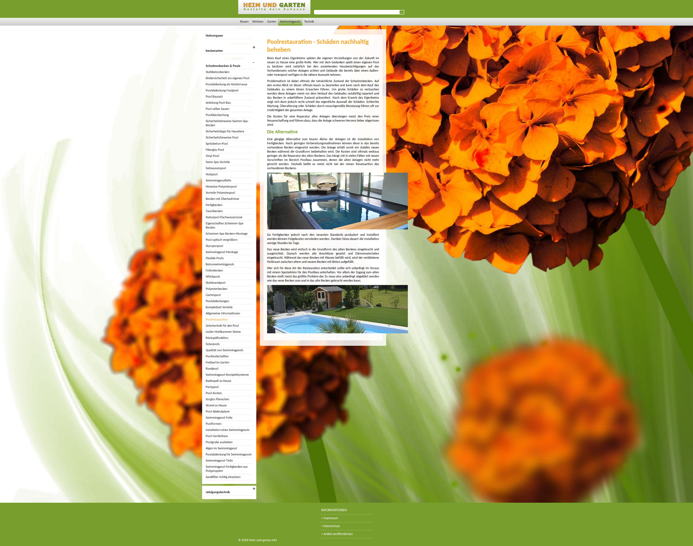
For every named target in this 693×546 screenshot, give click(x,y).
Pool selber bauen (217, 109)
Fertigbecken (214, 205)
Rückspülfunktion (217, 338)
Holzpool (211, 174)
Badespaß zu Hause (218, 381)
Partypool (212, 387)
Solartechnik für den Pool (222, 326)
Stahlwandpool (215, 283)
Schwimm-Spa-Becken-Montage (227, 234)
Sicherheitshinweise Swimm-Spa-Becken (227, 123)
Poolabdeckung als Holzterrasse (226, 84)
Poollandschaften (217, 356)
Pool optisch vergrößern (221, 240)
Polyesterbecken (216, 289)
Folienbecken (214, 270)
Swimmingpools (290, 21)
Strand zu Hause (216, 405)
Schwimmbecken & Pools (223, 66)
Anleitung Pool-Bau (218, 103)
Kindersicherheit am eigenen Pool (227, 78)
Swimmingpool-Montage (222, 252)
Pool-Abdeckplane (218, 411)
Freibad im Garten (217, 362)
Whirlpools (213, 277)
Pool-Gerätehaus (217, 436)
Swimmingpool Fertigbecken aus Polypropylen (227, 469)
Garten (271, 21)
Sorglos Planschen (217, 399)
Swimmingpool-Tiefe (219, 460)
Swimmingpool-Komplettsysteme (227, 375)
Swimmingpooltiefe (218, 180)
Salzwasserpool (216, 168)
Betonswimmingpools (220, 264)
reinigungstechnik (218, 492)
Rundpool (212, 368)
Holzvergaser (214, 36)
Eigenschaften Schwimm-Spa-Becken (225, 225)
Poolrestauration (217, 319)
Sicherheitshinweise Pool (222, 137)
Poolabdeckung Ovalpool (222, 90)
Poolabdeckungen (217, 301)
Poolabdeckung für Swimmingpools (229, 454)
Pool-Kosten (214, 393)
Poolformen (213, 424)
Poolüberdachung (217, 115)
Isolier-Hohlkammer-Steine (223, 332)
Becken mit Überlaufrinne (222, 199)
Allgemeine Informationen (223, 313)
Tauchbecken (214, 211)
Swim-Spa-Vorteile (218, 162)
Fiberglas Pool (215, 150)
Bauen (244, 21)
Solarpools (213, 344)
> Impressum (329, 518)
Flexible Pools (215, 258)
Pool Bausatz (214, 96)
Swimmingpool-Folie (219, 418)
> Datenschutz (330, 526)
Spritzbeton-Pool (217, 144)
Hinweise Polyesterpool (221, 186)
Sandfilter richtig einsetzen (223, 477)
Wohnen (257, 21)
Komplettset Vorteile (219, 307)
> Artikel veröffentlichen (337, 534)
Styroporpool (214, 246)
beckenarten (214, 51)
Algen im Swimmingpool (221, 448)
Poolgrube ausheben (219, 442)
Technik (309, 21)
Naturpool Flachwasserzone (224, 217)
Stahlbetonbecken (217, 72)
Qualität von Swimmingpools (224, 350)
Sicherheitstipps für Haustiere (225, 131)
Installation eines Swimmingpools (227, 430)
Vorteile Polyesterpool (220, 193)
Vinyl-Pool (212, 156)
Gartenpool (213, 295)
